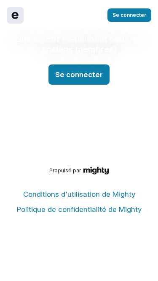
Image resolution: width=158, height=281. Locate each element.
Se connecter (129, 15)
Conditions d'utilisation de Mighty (79, 194)
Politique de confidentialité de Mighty (79, 209)
